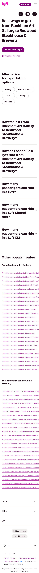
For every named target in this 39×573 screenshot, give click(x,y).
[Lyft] (5, 4)
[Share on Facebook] (27, 14)
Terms (6, 558)
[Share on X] (20, 14)
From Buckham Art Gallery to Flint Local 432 (19, 349)
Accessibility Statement (27, 558)
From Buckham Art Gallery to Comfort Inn (18, 317)
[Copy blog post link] (34, 14)
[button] (35, 4)
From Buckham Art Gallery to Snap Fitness (19, 309)
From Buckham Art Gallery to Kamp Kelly (18, 333)
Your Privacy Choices (11, 561)
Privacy (13, 558)
